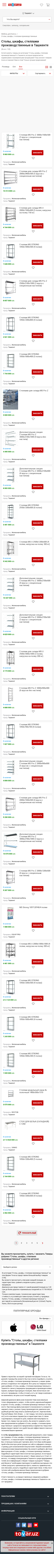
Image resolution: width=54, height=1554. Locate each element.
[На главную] (14, 5)
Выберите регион (10, 1267)
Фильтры (14, 73)
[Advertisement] (27, 104)
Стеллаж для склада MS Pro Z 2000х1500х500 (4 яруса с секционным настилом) (33, 800)
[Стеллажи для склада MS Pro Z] (10, 400)
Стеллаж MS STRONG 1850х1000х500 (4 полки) (30, 245)
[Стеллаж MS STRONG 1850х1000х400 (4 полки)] (10, 1023)
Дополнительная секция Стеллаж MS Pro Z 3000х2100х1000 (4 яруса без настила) (32, 435)
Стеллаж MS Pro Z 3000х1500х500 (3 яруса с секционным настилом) (34, 137)
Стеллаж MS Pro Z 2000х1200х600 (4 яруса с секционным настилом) (34, 873)
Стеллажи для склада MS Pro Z (33, 390)
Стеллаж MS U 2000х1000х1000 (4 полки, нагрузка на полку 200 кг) (34, 945)
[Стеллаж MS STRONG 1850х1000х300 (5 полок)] (10, 1060)
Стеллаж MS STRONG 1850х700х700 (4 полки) (30, 725)
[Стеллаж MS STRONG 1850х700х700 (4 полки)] (10, 731)
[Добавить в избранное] (33, 158)
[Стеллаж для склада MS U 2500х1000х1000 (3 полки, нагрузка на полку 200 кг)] (10, 657)
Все (20, 67)
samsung (15, 25)
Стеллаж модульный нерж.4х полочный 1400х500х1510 (33, 1091)
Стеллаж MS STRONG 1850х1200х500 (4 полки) (30, 981)
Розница (5, 67)
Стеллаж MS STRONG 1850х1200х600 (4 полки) (30, 1194)
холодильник (24, 25)
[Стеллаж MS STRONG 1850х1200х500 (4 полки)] (10, 986)
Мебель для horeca (8, 34)
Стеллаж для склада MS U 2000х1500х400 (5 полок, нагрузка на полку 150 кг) (35, 210)
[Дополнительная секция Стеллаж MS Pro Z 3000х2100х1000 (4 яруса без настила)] (10, 438)
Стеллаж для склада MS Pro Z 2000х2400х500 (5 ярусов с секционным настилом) (33, 173)
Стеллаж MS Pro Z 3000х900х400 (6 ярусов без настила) (34, 689)
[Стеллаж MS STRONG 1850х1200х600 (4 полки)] (10, 1199)
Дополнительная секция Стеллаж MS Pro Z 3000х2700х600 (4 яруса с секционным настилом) (34, 582)
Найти (49, 19)
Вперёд (42, 1243)
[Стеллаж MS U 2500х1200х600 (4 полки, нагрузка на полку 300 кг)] (10, 548)
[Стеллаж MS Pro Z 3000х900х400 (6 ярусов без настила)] (10, 694)
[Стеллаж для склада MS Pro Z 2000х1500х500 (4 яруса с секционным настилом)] (10, 804)
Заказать (37, 153)
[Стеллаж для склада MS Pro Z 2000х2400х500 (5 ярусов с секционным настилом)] (10, 177)
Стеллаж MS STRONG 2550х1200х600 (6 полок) (30, 506)
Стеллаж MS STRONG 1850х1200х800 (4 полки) (30, 318)
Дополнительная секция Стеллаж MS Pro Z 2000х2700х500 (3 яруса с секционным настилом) (34, 618)
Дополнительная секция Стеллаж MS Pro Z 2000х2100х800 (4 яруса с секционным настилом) (34, 472)
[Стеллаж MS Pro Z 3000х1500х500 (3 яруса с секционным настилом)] (10, 141)
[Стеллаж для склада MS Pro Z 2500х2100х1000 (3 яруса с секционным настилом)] (10, 287)
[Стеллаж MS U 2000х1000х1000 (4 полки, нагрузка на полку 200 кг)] (10, 950)
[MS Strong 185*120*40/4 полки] (10, 913)
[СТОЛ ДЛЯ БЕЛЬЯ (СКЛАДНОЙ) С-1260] (10, 1127)
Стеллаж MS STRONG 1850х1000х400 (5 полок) (30, 355)
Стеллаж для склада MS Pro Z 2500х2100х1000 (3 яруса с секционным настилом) (33, 283)
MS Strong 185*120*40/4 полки (33, 907)
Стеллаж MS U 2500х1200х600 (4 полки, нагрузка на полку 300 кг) (34, 543)
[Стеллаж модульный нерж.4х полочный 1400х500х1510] (10, 1094)
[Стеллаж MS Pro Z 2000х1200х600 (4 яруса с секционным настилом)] (10, 877)
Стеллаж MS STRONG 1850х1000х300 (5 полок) (30, 1054)
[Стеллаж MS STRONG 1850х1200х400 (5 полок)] (10, 1163)
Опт (14, 67)
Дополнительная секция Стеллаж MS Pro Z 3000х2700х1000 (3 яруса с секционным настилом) (31, 837)
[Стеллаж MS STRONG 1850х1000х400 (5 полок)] (10, 360)
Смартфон (7, 25)
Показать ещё (29, 1233)
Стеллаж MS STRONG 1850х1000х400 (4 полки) (30, 1018)
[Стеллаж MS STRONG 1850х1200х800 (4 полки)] (10, 324)
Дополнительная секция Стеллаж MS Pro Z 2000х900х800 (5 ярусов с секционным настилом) (34, 764)
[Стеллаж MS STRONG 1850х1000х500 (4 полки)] (10, 250)
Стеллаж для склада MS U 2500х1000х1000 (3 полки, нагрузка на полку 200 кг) (31, 653)
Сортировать (40, 73)
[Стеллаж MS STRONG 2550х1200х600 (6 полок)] (10, 511)
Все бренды (44, 1318)
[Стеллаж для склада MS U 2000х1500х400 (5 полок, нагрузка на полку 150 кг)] (10, 214)
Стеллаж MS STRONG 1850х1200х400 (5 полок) (30, 1158)
